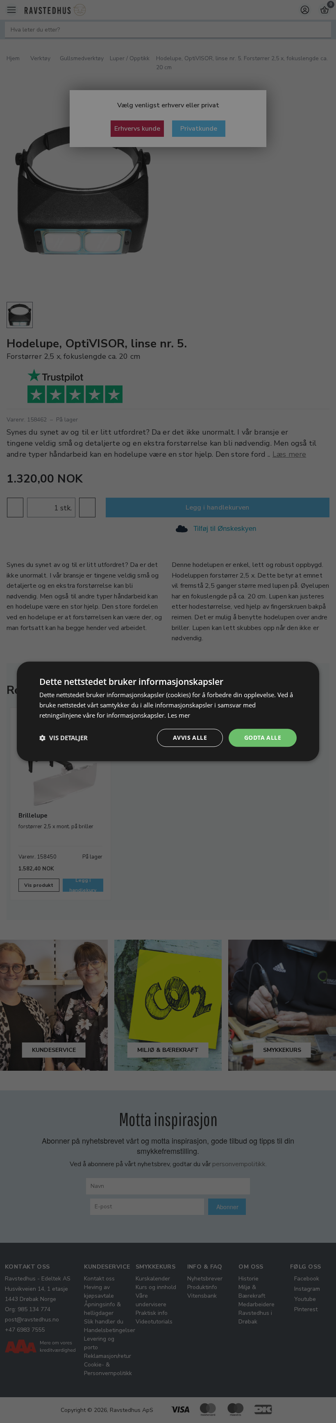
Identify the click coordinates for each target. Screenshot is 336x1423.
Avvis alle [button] (190, 737)
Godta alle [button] (262, 737)
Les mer (179, 715)
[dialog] (168, 711)
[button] (63, 737)
